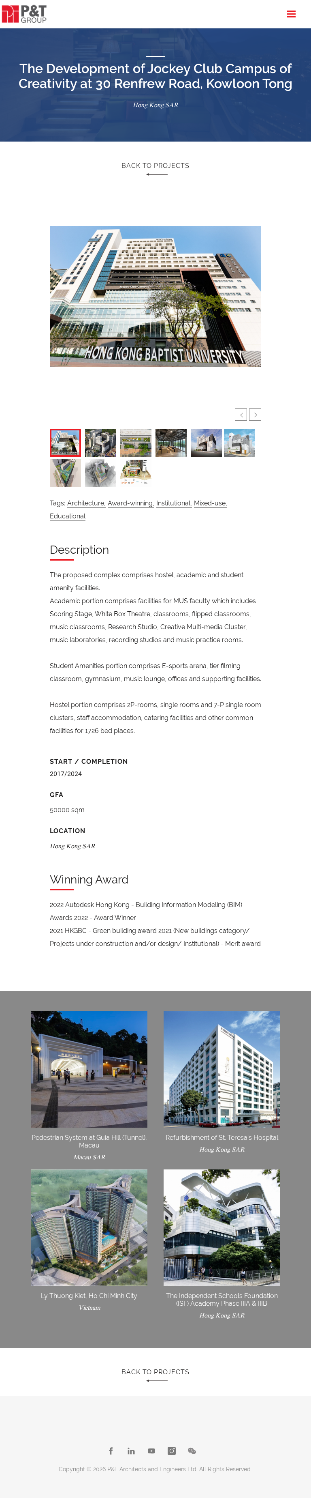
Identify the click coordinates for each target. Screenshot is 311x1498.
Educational (67, 516)
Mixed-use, (210, 503)
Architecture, (86, 503)
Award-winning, (131, 503)
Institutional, (174, 503)
